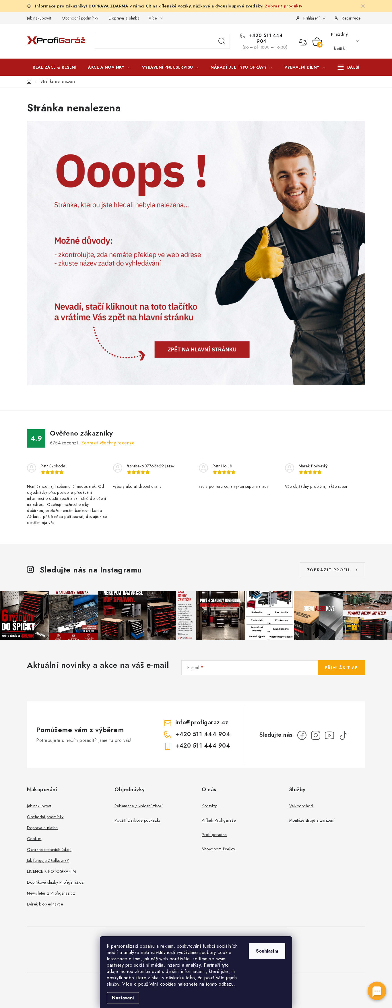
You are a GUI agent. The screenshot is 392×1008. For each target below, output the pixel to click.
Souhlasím (267, 951)
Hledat (222, 41)
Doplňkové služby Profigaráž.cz (55, 882)
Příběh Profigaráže (219, 820)
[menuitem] (54, 67)
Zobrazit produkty (283, 6)
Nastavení (123, 998)
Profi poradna (214, 834)
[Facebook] (301, 735)
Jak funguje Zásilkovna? (48, 860)
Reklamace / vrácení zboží (139, 806)
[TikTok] (343, 735)
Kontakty (209, 806)
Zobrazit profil (329, 570)
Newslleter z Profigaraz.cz (51, 893)
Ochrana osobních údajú (49, 849)
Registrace (351, 18)
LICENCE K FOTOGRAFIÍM (51, 871)
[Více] (348, 67)
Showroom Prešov (218, 849)
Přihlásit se (341, 668)
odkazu (226, 984)
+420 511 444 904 (265, 38)
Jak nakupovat (39, 18)
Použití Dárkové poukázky (138, 820)
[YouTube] (329, 735)
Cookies (34, 838)
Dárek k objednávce (45, 904)
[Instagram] (315, 735)
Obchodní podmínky (80, 18)
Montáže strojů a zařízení (312, 820)
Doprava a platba (124, 18)
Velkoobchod (301, 806)
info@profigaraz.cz (201, 722)
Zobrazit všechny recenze (108, 443)
